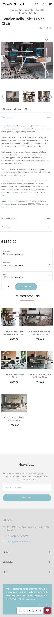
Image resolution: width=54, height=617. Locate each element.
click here (14, 192)
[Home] (13, 7)
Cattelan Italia (10, 126)
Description (7, 117)
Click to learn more (27, 599)
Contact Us (5, 204)
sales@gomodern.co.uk (18, 542)
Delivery (5, 227)
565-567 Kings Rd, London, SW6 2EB (27, 10)
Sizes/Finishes (9, 218)
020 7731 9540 (29, 13)
